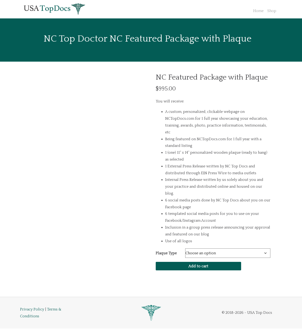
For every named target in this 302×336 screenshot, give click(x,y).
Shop (271, 11)
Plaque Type (166, 253)
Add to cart (198, 266)
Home (258, 11)
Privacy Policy (32, 309)
